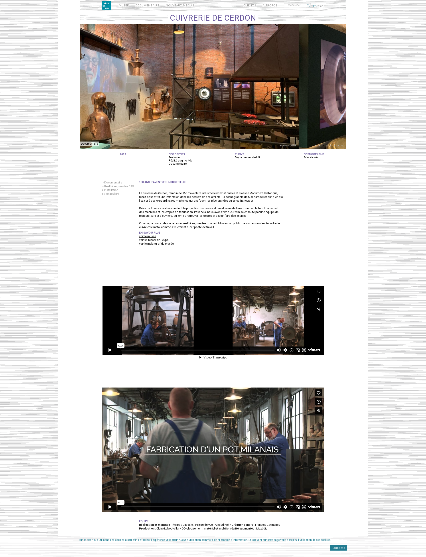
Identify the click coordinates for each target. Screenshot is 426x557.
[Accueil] (106, 5)
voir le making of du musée (156, 243)
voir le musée (147, 236)
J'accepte (338, 548)
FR (315, 5)
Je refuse (337, 539)
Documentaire (113, 182)
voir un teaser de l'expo (154, 240)
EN (321, 5)
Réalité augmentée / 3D (119, 186)
